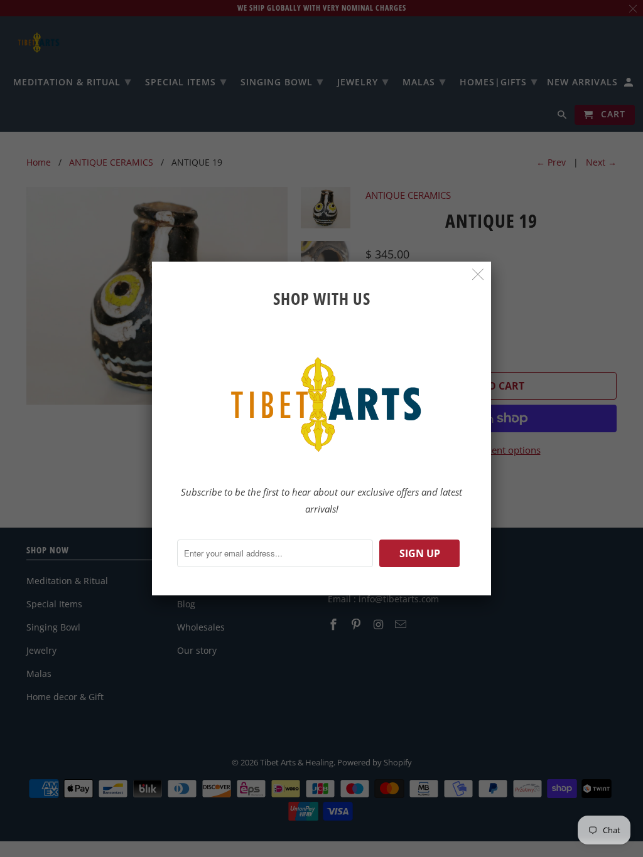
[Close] (478, 274)
